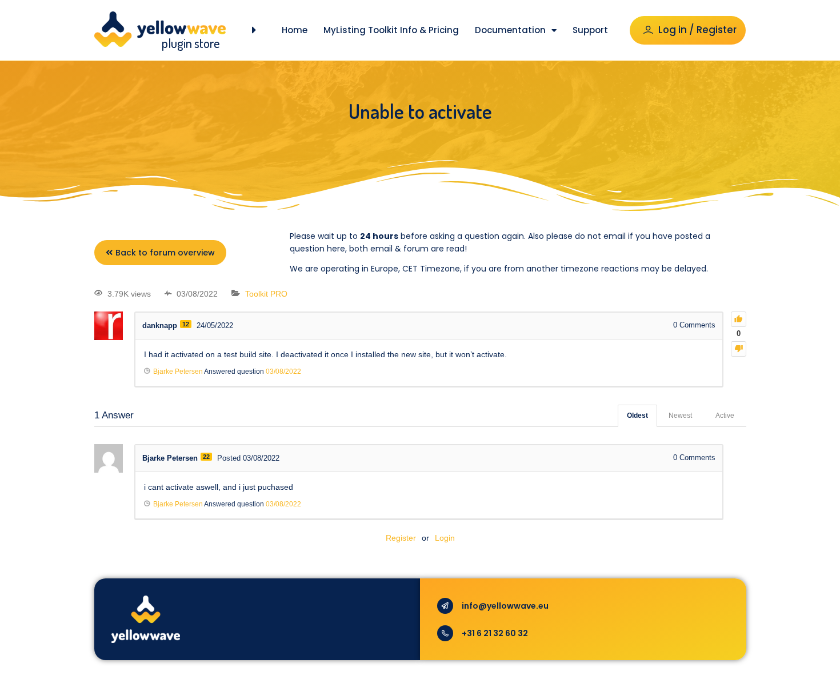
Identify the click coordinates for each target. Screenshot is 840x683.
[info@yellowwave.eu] (445, 606)
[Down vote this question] (738, 349)
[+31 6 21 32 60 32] (445, 633)
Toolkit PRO (266, 293)
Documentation (510, 30)
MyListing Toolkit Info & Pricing (391, 30)
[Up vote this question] (738, 319)
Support (590, 30)
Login (445, 537)
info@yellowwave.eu (505, 606)
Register (401, 537)
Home (294, 30)
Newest (680, 416)
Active (724, 416)
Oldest (637, 416)
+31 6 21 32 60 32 (495, 633)
